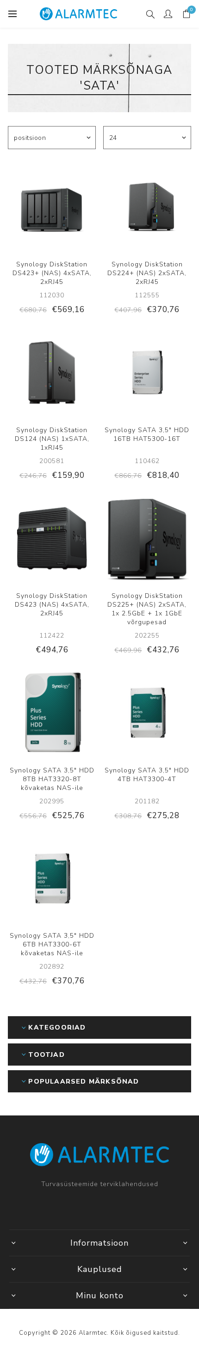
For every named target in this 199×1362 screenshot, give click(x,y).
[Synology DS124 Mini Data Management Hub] (52, 372)
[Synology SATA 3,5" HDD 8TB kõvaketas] (52, 713)
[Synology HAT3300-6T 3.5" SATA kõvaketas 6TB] (52, 878)
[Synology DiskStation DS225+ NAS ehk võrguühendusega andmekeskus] (147, 538)
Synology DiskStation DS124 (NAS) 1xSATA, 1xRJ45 (52, 439)
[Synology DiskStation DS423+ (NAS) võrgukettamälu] (52, 207)
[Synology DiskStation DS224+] (147, 207)
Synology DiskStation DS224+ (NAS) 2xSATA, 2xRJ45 (147, 273)
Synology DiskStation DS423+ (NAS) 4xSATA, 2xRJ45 (52, 273)
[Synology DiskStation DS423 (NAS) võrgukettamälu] (52, 538)
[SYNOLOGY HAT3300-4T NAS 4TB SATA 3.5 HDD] (147, 713)
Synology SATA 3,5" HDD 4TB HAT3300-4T (147, 774)
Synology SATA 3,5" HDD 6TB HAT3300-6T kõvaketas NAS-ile (52, 944)
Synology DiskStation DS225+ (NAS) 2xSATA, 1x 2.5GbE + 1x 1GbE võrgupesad (147, 609)
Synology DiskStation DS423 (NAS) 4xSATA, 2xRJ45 (52, 604)
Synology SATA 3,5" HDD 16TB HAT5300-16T (147, 434)
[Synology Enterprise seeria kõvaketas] (147, 372)
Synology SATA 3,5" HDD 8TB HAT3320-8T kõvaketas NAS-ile (52, 779)
